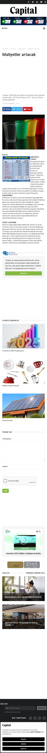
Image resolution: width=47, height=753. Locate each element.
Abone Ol (23, 273)
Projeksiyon (22, 49)
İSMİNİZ (5, 466)
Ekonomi (13, 49)
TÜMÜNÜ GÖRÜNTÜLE (35, 573)
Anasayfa (5, 49)
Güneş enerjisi (7, 420)
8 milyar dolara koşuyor (10, 386)
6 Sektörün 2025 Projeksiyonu (13, 351)
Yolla (5, 491)
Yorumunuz (6, 439)
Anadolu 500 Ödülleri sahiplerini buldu (23, 553)
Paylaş (7, 109)
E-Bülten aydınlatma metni (13, 712)
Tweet (18, 109)
